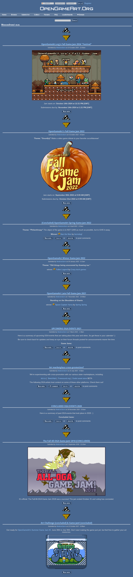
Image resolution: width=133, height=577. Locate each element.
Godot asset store (79, 378)
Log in (58, 238)
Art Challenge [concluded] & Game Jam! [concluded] (66, 523)
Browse (14, 15)
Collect (36, 15)
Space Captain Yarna (64, 305)
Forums (47, 15)
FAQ (56, 15)
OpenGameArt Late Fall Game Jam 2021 (66, 293)
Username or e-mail (60, 3)
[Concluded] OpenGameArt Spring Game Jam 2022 (66, 223)
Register (87, 3)
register (70, 238)
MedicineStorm (61, 47)
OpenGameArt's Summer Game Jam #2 (34, 530)
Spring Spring (81, 305)
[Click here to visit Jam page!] (66, 191)
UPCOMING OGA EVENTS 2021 (66, 328)
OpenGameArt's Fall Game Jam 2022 (66, 131)
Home (4, 15)
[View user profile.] (66, 40)
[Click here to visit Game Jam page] (66, 100)
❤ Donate (80, 15)
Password (70, 3)
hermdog (78, 234)
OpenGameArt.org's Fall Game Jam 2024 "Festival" (66, 44)
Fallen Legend (62, 269)
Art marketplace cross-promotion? (66, 367)
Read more (67, 111)
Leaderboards (67, 15)
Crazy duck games (78, 269)
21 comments (53, 386)
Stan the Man (65, 234)
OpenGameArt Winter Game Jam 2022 (66, 258)
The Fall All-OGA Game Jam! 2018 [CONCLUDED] (66, 441)
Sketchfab (52, 378)
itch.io (43, 378)
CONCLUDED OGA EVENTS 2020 (66, 406)
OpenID (47, 3)
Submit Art (25, 15)
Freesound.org (64, 378)
